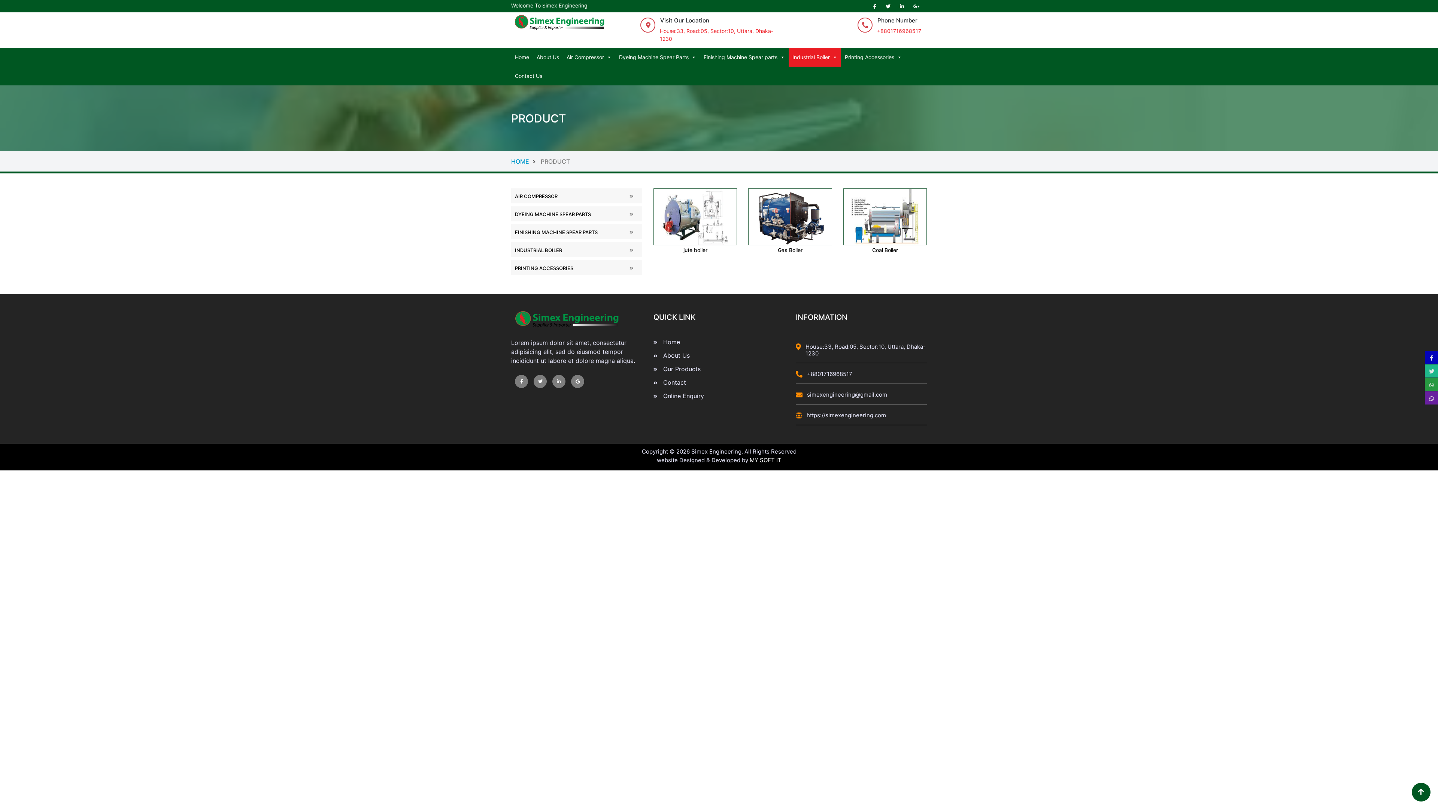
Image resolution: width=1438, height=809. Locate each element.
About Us (548, 57)
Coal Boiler (885, 250)
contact (674, 382)
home (540, 161)
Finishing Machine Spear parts (740, 57)
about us (676, 355)
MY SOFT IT (766, 460)
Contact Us (528, 76)
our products (682, 369)
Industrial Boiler (811, 57)
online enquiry (683, 396)
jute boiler (695, 250)
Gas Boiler (790, 250)
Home (522, 57)
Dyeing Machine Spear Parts (654, 57)
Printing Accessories (869, 57)
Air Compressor (585, 57)
